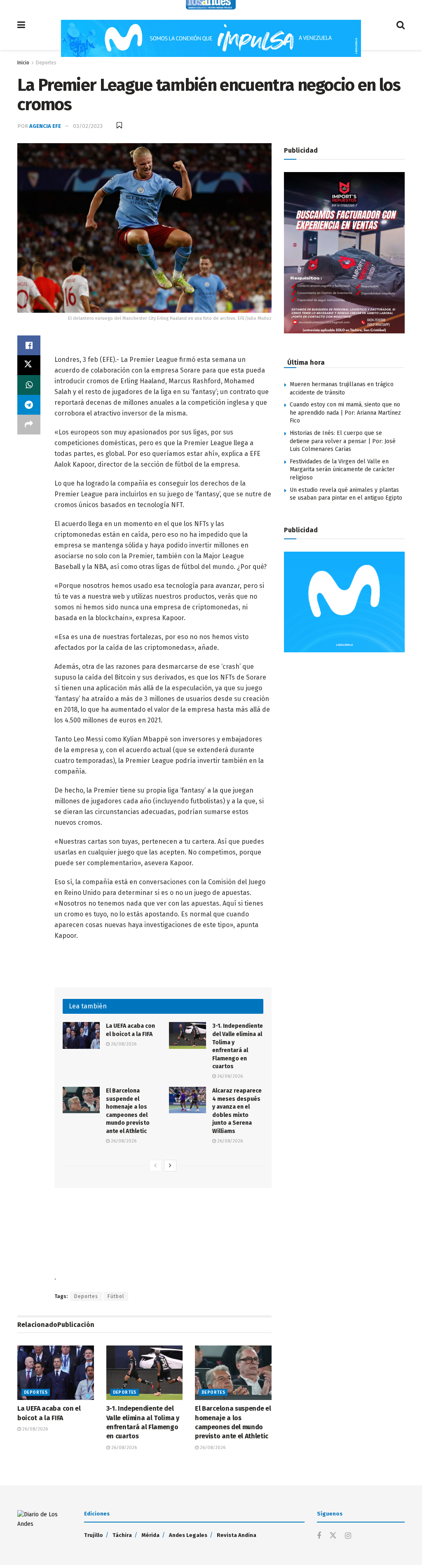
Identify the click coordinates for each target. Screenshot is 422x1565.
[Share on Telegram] (28, 405)
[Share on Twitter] (28, 365)
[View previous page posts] (155, 1165)
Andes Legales (188, 1535)
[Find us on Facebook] (319, 1536)
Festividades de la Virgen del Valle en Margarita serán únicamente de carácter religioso (342, 469)
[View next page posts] (170, 1165)
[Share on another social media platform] (28, 424)
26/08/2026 (123, 1044)
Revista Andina (236, 1535)
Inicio (23, 63)
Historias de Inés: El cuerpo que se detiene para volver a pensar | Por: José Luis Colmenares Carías (343, 441)
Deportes (46, 63)
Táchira (122, 1535)
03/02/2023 (88, 126)
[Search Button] (400, 25)
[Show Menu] (21, 25)
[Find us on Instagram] (348, 1536)
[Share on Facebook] (28, 345)
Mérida (150, 1535)
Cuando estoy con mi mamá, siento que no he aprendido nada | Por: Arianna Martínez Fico (345, 412)
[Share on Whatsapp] (28, 385)
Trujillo (93, 1535)
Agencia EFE (45, 126)
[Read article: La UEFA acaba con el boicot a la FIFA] (81, 1035)
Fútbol (116, 1296)
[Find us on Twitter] (333, 1536)
